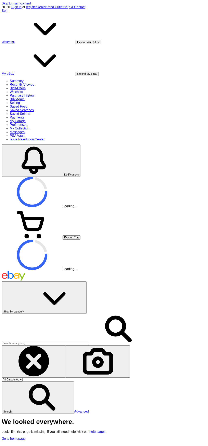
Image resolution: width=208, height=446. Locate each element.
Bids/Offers (18, 88)
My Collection (19, 128)
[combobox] (45, 343)
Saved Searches (22, 110)
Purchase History (22, 95)
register (31, 7)
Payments (17, 117)
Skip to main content (16, 3)
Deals (41, 7)
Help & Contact (74, 7)
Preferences (18, 124)
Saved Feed (18, 106)
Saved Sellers (20, 113)
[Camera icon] (98, 361)
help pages (97, 431)
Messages (17, 132)
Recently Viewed (22, 84)
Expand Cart (71, 237)
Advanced (81, 411)
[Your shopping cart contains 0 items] (32, 237)
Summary (17, 81)
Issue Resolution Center (27, 139)
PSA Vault (17, 135)
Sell (4, 10)
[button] (38, 397)
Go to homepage (14, 438)
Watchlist (16, 92)
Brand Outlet (54, 7)
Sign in (16, 7)
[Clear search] (34, 361)
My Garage (18, 121)
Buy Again (17, 99)
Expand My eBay (87, 73)
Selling (15, 102)
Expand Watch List (88, 42)
